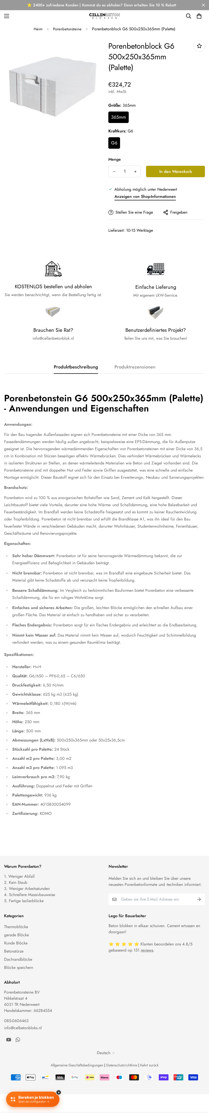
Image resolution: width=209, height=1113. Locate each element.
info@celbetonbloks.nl (23, 1028)
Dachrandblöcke (18, 959)
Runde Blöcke (16, 943)
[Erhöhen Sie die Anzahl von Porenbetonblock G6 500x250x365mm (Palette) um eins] (135, 171)
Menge (114, 159)
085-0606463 (16, 1021)
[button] (199, 16)
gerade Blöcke (16, 935)
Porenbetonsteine (67, 29)
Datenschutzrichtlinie (121, 1065)
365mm (118, 117)
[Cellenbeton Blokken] (104, 16)
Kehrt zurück (149, 1065)
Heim (38, 29)
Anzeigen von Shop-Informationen (145, 196)
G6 (114, 143)
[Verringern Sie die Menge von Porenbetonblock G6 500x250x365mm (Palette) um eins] (114, 171)
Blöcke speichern (18, 967)
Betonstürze (13, 951)
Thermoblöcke (16, 927)
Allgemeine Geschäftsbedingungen (77, 1065)
